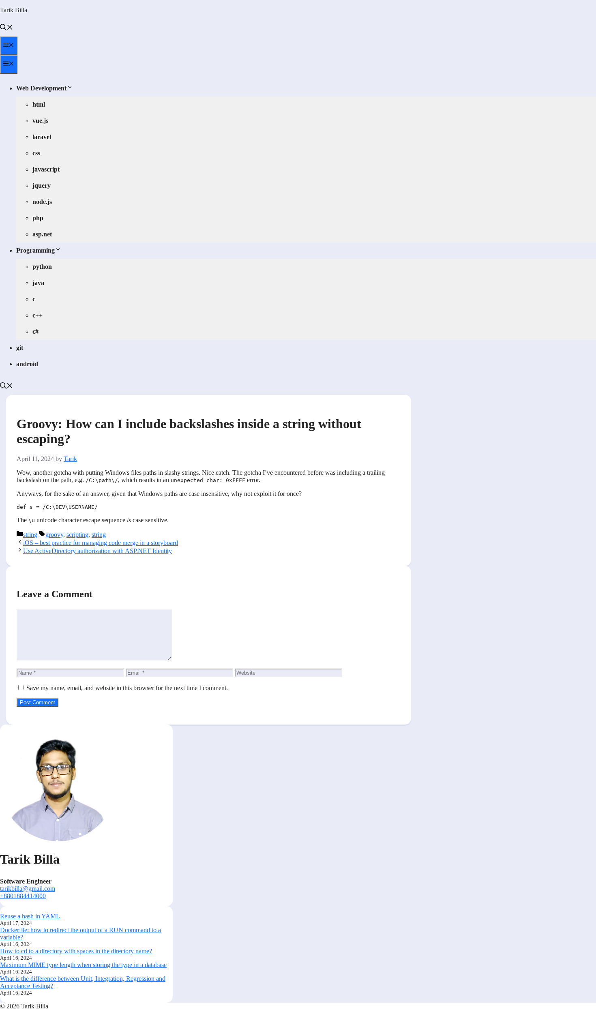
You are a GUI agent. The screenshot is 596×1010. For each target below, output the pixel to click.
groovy (54, 534)
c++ (37, 315)
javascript (46, 169)
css (36, 153)
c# (35, 331)
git (19, 347)
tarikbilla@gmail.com (27, 888)
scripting (77, 534)
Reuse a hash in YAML (30, 916)
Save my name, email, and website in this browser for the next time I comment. (127, 687)
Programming (35, 250)
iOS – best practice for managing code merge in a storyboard (100, 542)
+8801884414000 (23, 895)
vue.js (40, 120)
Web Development (41, 88)
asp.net (42, 234)
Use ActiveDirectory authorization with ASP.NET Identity (97, 550)
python (42, 266)
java (38, 282)
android (27, 363)
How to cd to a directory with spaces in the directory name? (76, 951)
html (38, 104)
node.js (42, 201)
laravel (41, 136)
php (37, 217)
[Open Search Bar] (6, 28)
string (30, 534)
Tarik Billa (13, 9)
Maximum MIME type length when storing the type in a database (83, 964)
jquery (41, 185)
